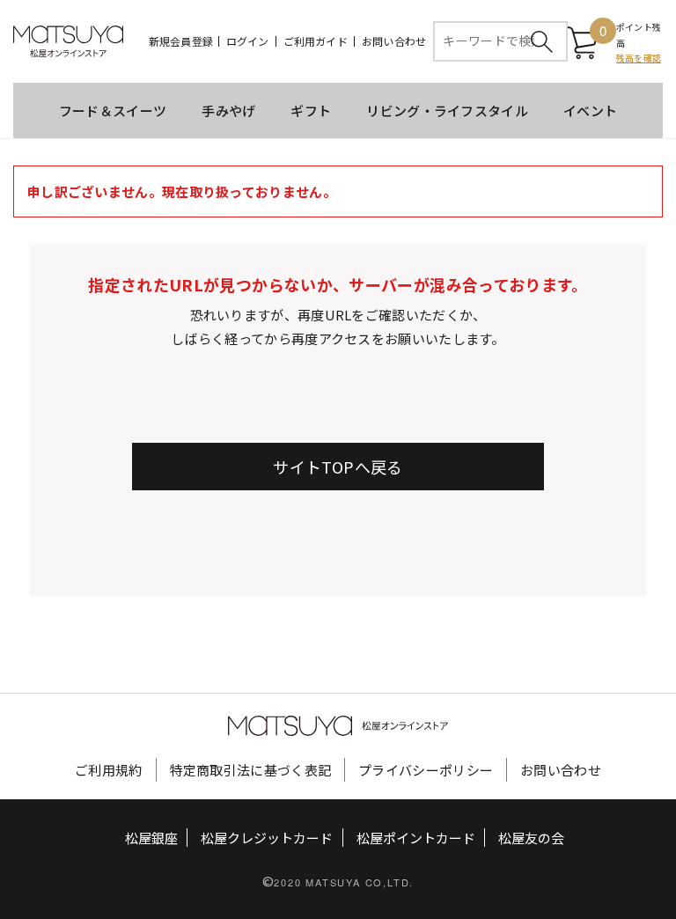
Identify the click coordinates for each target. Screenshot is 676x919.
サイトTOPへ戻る (337, 466)
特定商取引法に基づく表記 (251, 770)
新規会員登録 (181, 41)
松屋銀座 (151, 837)
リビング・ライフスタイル (447, 110)
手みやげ (228, 110)
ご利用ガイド (315, 41)
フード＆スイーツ (112, 110)
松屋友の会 (531, 837)
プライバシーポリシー (425, 770)
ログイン (247, 41)
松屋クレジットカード (267, 837)
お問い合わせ (394, 41)
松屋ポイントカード (415, 837)
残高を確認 (638, 57)
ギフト (310, 110)
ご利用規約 (109, 770)
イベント (590, 110)
